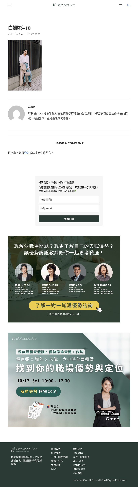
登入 (26, 152)
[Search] (128, 5)
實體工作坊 (57, 461)
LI (77, 473)
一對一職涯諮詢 (59, 457)
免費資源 (56, 465)
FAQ (53, 468)
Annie (21, 34)
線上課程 (56, 452)
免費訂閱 (69, 218)
